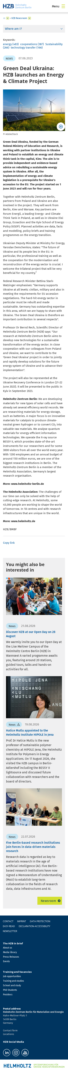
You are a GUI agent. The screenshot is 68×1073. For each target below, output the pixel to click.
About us (7, 947)
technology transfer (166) (27, 47)
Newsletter (10, 931)
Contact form (10, 1030)
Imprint (21, 921)
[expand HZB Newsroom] (29, 18)
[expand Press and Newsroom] (7, 18)
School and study (12, 985)
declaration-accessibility (34, 926)
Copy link (9, 542)
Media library (10, 952)
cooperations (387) (32, 44)
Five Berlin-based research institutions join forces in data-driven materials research (33, 847)
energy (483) (11, 44)
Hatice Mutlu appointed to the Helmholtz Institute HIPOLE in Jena (30, 732)
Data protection (40, 921)
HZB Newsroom (19, 18)
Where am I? (13, 29)
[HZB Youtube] (25, 1052)
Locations (8, 1034)
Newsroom (48, 901)
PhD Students (10, 990)
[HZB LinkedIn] (6, 1052)
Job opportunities (12, 976)
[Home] (17, 6)
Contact (8, 921)
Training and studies (13, 981)
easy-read (9, 926)
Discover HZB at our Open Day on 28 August (30, 634)
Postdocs (7, 994)
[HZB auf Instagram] (15, 1052)
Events (6, 961)
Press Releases (11, 957)
